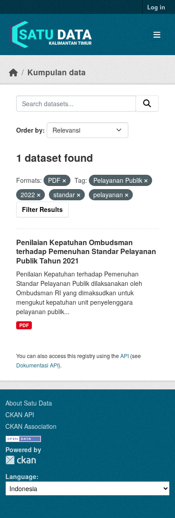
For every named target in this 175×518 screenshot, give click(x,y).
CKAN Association (31, 426)
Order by (29, 129)
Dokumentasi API (37, 365)
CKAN (20, 460)
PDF (24, 325)
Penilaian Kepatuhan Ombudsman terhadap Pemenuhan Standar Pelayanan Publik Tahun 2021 (86, 251)
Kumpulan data (56, 72)
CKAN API (19, 414)
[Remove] (64, 180)
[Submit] (147, 103)
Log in (156, 7)
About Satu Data (28, 402)
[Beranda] (13, 72)
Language (20, 476)
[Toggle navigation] (157, 34)
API (124, 355)
